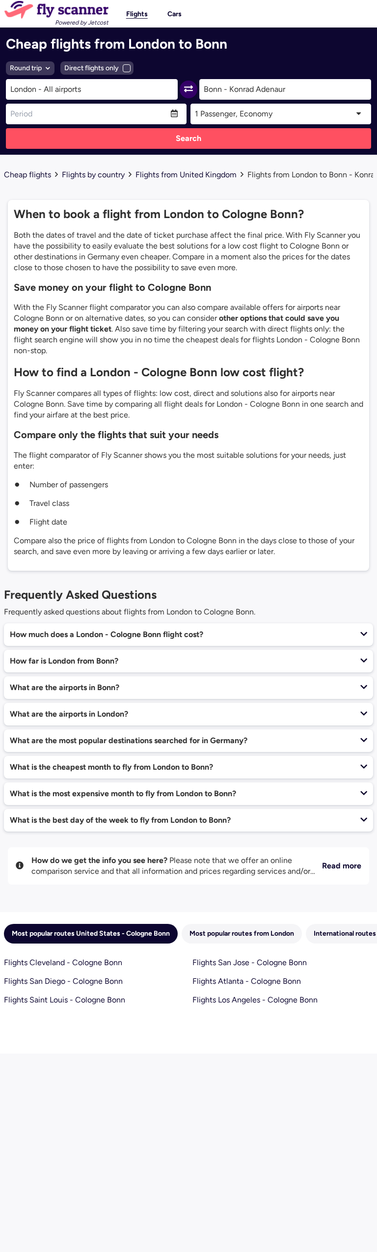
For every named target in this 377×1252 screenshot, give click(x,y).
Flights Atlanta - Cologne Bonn (246, 981)
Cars (174, 14)
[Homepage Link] (56, 10)
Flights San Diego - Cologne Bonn (63, 981)
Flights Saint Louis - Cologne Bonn (64, 999)
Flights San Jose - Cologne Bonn (249, 962)
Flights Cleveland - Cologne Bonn (63, 962)
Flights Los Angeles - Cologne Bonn (255, 999)
